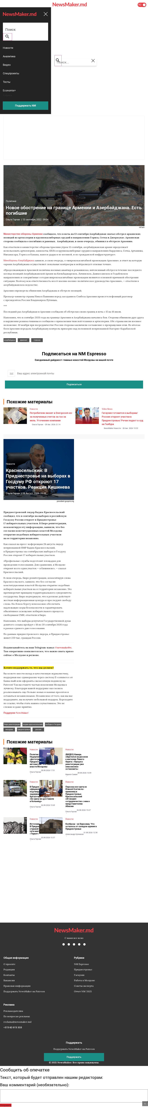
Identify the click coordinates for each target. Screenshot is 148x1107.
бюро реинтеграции (12, 724)
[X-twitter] (69, 944)
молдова (9, 729)
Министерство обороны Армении (23, 233)
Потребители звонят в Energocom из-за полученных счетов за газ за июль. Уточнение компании (51, 417)
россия (38, 729)
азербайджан (9, 340)
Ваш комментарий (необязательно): (34, 1085)
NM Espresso (81, 964)
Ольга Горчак (13, 219)
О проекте (9, 964)
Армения (23, 340)
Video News (107, 409)
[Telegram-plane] (84, 944)
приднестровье (23, 729)
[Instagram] (74, 944)
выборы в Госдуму (53, 724)
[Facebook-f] (63, 944)
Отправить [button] (5, 1105)
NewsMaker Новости (112, 428)
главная (37, 340)
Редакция (9, 969)
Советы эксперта (84, 985)
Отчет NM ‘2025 (83, 991)
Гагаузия (79, 975)
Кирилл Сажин (71, 774)
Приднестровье (83, 969)
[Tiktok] (79, 944)
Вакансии (9, 980)
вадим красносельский (32, 724)
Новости (34, 409)
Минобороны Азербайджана (18, 260)
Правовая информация (16, 985)
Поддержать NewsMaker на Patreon (24, 991)
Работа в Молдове (84, 980)
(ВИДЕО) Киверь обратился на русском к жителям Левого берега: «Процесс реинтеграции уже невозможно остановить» (76, 761)
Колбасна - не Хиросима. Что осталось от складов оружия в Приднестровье (81, 826)
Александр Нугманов (74, 834)
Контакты (9, 975)
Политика (11, 201)
